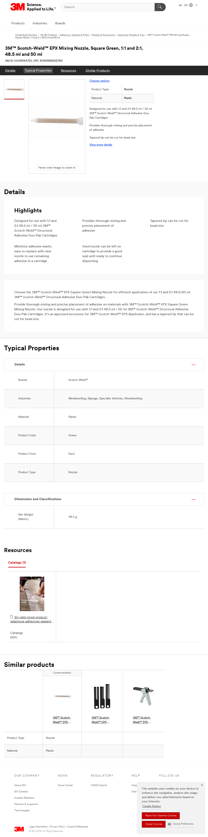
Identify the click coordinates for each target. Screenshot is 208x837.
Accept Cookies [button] (153, 824)
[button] (180, 824)
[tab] (17, 562)
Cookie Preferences (77, 827)
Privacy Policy (57, 827)
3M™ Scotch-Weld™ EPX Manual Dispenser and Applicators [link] (142, 720)
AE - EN (183, 5)
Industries (40, 23)
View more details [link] (100, 144)
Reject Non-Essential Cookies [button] (160, 815)
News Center (65, 785)
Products (18, 23)
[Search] (160, 7)
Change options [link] (99, 81)
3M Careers (21, 791)
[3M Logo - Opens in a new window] (33, 7)
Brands (60, 23)
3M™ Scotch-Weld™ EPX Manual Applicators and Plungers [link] (102, 720)
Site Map (136, 791)
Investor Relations (24, 798)
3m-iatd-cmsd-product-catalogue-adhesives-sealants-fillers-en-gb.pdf (32, 620)
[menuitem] (10, 70)
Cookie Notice (151, 806)
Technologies (22, 810)
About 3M (20, 785)
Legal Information (38, 827)
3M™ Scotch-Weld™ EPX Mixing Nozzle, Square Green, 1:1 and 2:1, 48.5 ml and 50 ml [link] (62, 720)
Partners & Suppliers (26, 804)
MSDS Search (99, 785)
